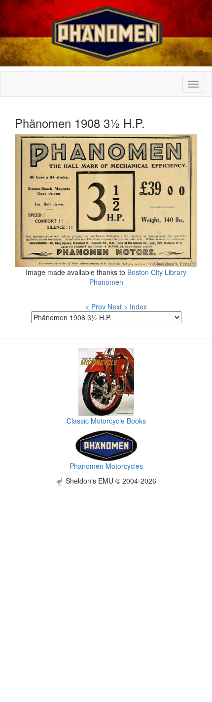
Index (138, 306)
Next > (117, 306)
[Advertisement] (106, 591)
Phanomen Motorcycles (106, 466)
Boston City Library (156, 272)
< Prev (95, 306)
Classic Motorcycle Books (106, 421)
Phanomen (106, 282)
